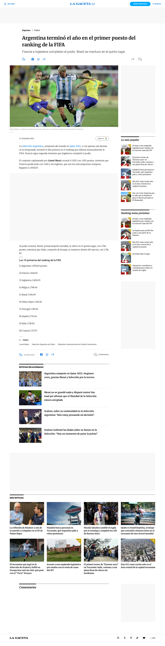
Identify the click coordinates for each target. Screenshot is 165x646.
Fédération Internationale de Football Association (77, 344)
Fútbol (37, 30)
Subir (153, 638)
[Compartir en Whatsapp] (38, 59)
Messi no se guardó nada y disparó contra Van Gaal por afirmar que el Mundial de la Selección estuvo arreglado (70, 396)
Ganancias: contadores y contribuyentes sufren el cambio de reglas (142, 267)
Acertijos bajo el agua (141, 254)
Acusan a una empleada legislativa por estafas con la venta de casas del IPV (143, 148)
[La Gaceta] (82, 4)
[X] (125, 638)
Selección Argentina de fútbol (43, 344)
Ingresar (157, 4)
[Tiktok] (137, 638)
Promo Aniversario (140, 4)
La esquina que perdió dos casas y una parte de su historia (142, 232)
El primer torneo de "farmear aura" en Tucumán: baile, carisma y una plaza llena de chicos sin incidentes (143, 162)
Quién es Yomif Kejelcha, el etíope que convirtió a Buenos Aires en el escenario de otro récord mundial (137, 530)
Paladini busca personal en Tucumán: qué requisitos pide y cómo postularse (143, 172)
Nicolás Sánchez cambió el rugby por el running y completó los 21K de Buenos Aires (100, 530)
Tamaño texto (29, 355)
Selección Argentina (32, 146)
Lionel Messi (24, 344)
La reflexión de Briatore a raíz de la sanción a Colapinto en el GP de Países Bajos (26, 530)
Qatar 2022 (75, 146)
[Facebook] (131, 638)
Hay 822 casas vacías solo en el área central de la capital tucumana (142, 183)
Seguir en (101, 138)
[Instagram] (118, 638)
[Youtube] (144, 638)
